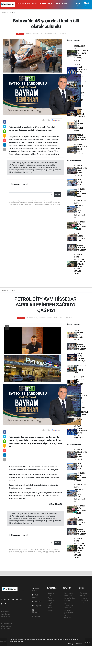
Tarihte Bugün (69, 605)
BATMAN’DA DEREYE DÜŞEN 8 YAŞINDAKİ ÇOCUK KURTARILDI (80, 149)
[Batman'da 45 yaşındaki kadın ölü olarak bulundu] (32, 55)
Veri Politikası (5, 616)
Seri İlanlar (67, 610)
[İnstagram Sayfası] (10, 599)
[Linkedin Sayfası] (17, 599)
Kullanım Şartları (6, 624)
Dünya (27, 3)
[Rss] (21, 599)
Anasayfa (5, 12)
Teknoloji (42, 3)
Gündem (12, 12)
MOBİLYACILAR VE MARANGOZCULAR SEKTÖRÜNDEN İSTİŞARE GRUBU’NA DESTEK (81, 53)
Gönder (57, 194)
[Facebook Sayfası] (2, 599)
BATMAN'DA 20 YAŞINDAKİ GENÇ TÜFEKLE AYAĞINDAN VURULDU (80, 170)
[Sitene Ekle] (6, 604)
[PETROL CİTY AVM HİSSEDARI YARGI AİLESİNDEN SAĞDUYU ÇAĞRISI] (32, 352)
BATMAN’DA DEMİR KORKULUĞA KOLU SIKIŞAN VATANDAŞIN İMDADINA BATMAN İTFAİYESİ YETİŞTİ (79, 264)
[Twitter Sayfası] (6, 599)
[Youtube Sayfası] (13, 599)
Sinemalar (67, 608)
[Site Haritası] (2, 604)
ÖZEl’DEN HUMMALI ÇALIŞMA (78, 182)
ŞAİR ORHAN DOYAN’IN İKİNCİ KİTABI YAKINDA (80, 137)
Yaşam (50, 610)
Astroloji (82, 603)
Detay (71, 644)
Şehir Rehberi (68, 613)
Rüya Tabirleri (84, 600)
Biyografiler (84, 598)
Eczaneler (67, 600)
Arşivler (38, 605)
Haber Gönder (6, 628)
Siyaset (57, 3)
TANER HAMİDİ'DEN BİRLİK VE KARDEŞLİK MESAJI (78, 125)
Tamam (79, 644)
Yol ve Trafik (68, 595)
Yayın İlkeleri (5, 614)
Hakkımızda (5, 611)
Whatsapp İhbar (6, 626)
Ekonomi (19, 3)
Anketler (82, 595)
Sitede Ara (83, 593)
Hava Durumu (68, 593)
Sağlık (50, 3)
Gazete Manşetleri (67, 616)
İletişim (37, 616)
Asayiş (64, 3)
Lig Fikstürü (68, 603)
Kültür (34, 3)
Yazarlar (38, 601)
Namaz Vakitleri (69, 598)
